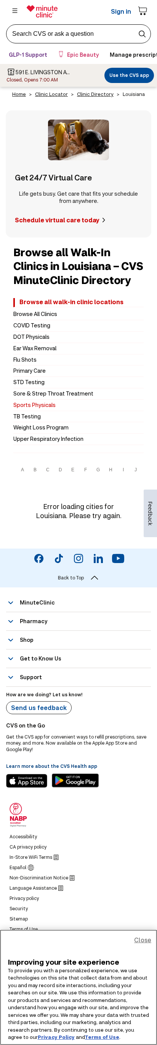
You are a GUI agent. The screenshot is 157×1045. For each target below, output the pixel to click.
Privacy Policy (56, 1037)
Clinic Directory (95, 94)
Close (142, 940)
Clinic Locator (51, 94)
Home (19, 94)
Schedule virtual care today (57, 220)
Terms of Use (102, 1037)
